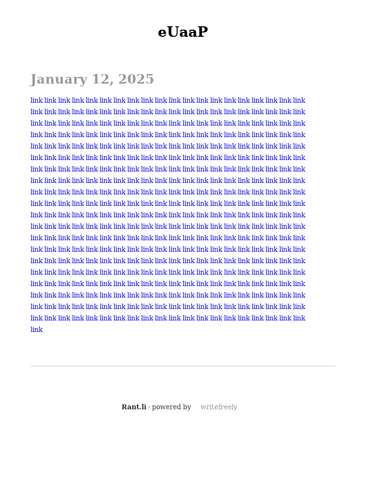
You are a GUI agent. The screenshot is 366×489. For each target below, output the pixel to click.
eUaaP (183, 31)
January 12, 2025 (92, 79)
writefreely (219, 407)
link (36, 100)
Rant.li (134, 407)
